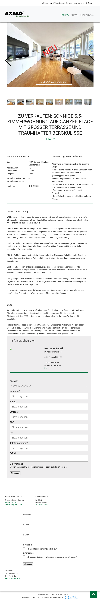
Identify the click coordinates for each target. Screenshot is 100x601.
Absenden (15, 473)
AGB (66, 594)
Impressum (43, 594)
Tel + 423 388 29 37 (42, 505)
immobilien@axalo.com (13, 505)
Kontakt (90, 3)
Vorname (27, 515)
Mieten (74, 15)
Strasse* (14, 411)
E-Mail (46, 368)
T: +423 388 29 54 (51, 363)
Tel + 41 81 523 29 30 (12, 578)
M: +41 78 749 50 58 (52, 365)
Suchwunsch (87, 15)
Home (46, 3)
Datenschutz (16, 463)
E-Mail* (13, 453)
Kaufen (65, 15)
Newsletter (27, 545)
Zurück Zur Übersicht (54, 81)
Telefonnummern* (19, 443)
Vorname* (15, 391)
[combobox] (49, 386)
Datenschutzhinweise (33, 467)
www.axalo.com (78, 3)
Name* (13, 401)
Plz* (12, 422)
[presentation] (8, 61)
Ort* (12, 432)
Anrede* (14, 381)
